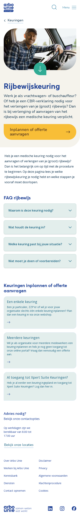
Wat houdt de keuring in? (26, 227)
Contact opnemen (14, 490)
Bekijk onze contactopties (22, 419)
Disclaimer (45, 460)
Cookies (43, 490)
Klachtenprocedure (50, 483)
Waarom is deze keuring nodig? (30, 210)
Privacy (43, 468)
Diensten (9, 483)
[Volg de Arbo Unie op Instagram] (62, 508)
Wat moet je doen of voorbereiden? (34, 261)
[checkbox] (40, 312)
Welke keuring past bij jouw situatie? (35, 244)
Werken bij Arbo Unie (16, 468)
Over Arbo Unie (13, 460)
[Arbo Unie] (12, 7)
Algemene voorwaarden (53, 475)
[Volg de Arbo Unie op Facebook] (74, 508)
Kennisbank (10, 475)
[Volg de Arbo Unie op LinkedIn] (50, 508)
